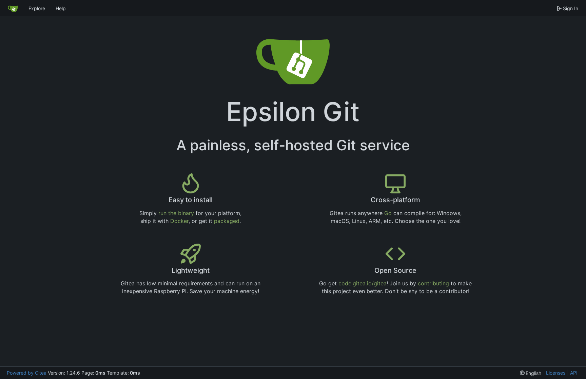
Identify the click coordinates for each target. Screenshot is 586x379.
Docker (179, 220)
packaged (226, 220)
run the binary (176, 213)
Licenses (555, 373)
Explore (36, 8)
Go (388, 213)
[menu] (531, 373)
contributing (433, 283)
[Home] (12, 8)
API (574, 373)
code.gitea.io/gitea (362, 283)
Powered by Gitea (26, 373)
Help (61, 8)
